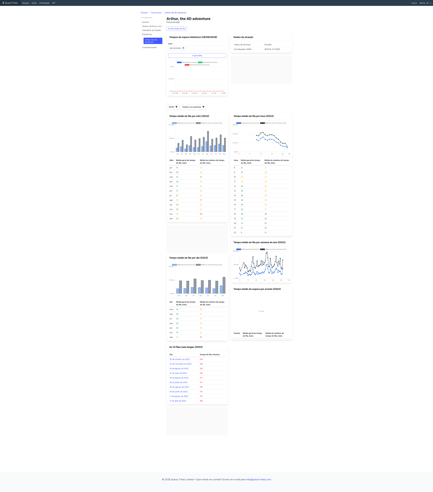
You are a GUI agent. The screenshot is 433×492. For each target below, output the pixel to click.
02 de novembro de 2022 (181, 364)
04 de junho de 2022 (179, 391)
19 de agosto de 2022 (179, 368)
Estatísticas (147, 34)
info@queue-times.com (258, 479)
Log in (414, 3)
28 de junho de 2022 (179, 382)
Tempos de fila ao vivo (152, 26)
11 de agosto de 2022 (179, 396)
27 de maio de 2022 (178, 373)
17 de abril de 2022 (178, 401)
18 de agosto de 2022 (179, 378)
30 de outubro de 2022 (180, 359)
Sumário (145, 22)
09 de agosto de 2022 (179, 387)
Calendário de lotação (151, 30)
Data (170, 44)
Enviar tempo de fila (176, 28)
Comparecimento (149, 47)
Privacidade (44, 3)
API (53, 3)
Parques (25, 3)
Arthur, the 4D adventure (151, 41)
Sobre (34, 3)
